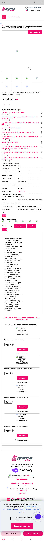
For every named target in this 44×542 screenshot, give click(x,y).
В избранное (4, 105)
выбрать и (20, 354)
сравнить (26, 354)
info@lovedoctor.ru (22, 479)
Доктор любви (8, 9)
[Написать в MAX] (41, 521)
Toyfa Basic (21, 191)
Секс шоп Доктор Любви (18, 498)
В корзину (22, 349)
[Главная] (3, 26)
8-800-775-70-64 (34, 7)
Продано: (35, 32)
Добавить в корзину (33, 533)
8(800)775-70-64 (30, 475)
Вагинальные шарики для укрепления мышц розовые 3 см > (22, 319)
